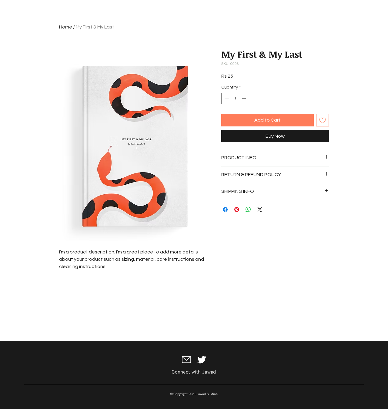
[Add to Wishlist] (322, 120)
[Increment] (244, 98)
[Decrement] (226, 98)
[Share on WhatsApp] (248, 209)
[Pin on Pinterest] (236, 209)
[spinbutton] (235, 98)
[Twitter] (202, 360)
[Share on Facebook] (225, 209)
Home (65, 27)
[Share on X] (259, 209)
